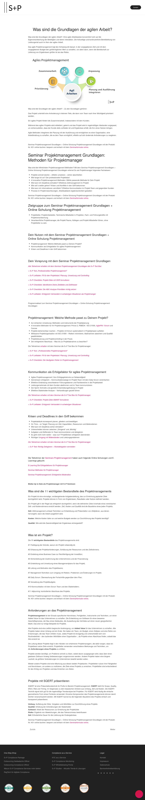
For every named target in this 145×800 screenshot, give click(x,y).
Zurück (32, 729)
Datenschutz (105, 764)
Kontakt (103, 757)
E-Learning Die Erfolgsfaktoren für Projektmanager (48, 465)
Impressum (104, 761)
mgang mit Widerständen (50, 437)
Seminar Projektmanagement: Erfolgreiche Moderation (49, 474)
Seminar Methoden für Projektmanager (43, 470)
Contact (135, 7)
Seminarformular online (79, 147)
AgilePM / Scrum (102, 325)
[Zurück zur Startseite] (13, 7)
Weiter (112, 729)
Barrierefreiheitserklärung (110, 768)
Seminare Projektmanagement (58, 457)
